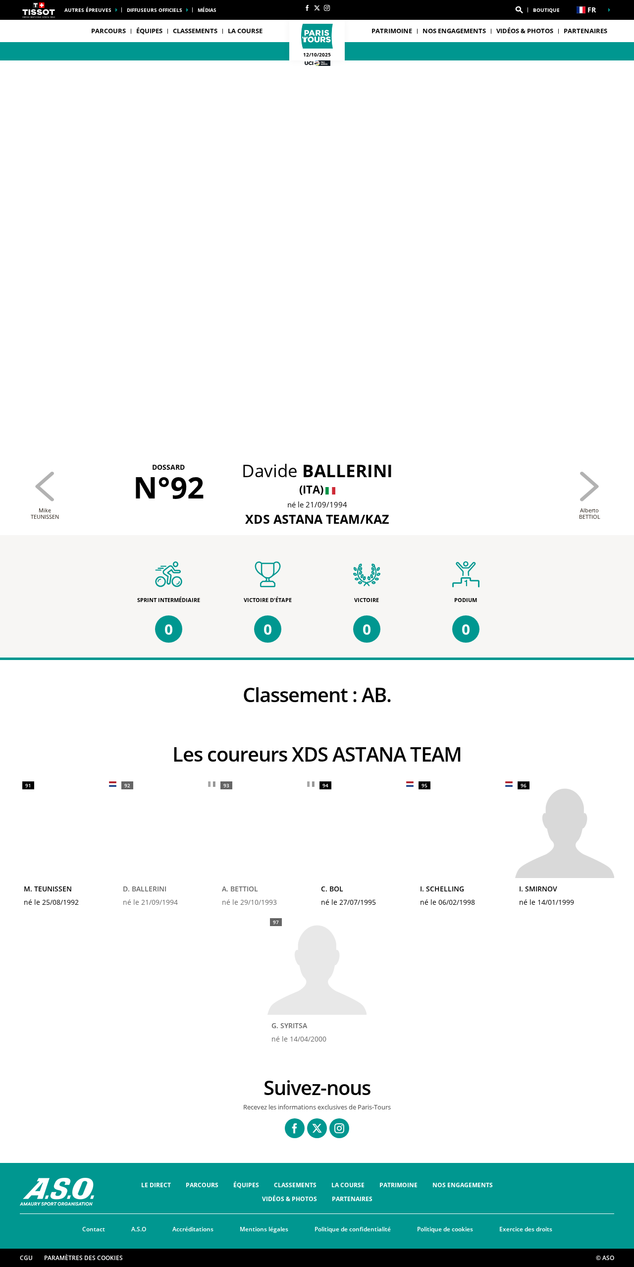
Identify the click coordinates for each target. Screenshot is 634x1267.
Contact (93, 1229)
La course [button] (245, 30)
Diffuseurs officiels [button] (154, 9)
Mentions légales (264, 1229)
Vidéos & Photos (524, 30)
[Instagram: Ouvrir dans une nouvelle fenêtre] (327, 8)
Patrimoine (391, 30)
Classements (195, 30)
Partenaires (585, 30)
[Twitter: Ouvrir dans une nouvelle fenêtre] (317, 8)
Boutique (546, 9)
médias (207, 9)
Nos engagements (454, 30)
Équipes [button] (149, 30)
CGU (26, 1258)
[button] (519, 10)
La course (348, 1185)
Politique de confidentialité (353, 1229)
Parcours (202, 1185)
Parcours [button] (108, 30)
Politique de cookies (445, 1229)
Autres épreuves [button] (87, 9)
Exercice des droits (525, 1229)
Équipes (246, 1185)
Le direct (156, 1185)
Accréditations (192, 1229)
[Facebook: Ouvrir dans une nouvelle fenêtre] (307, 8)
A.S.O (138, 1229)
